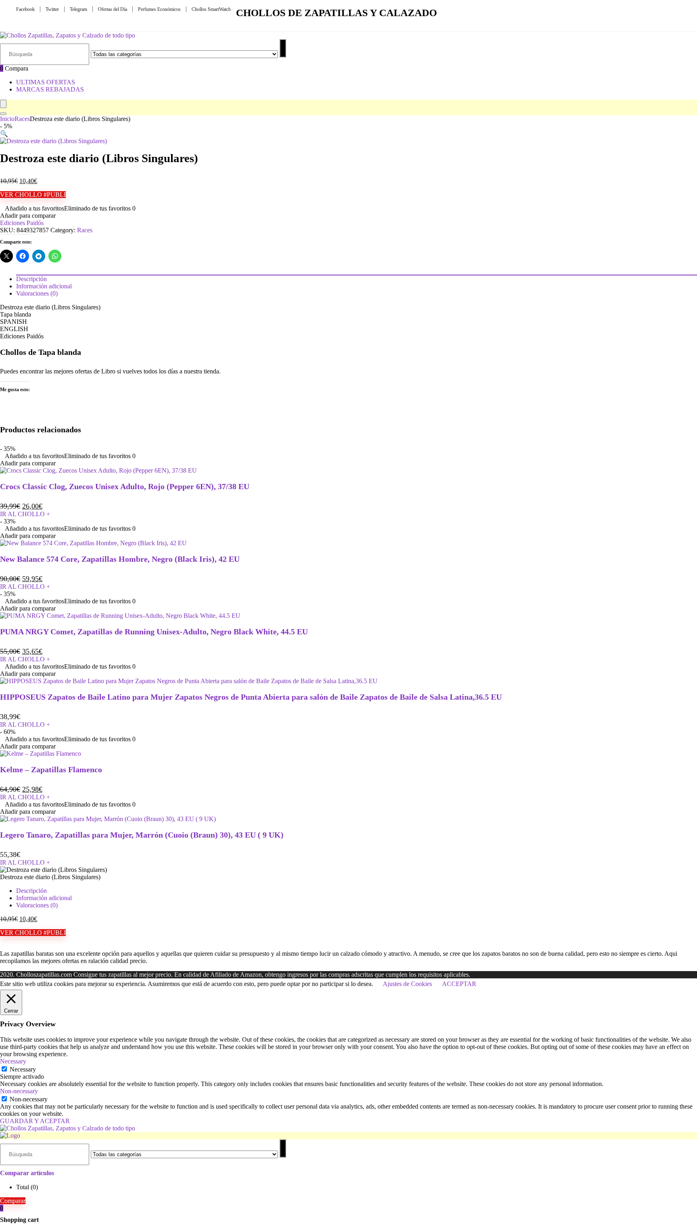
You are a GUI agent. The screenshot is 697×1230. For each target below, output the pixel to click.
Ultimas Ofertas (45, 82)
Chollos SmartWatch (211, 9)
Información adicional (44, 897)
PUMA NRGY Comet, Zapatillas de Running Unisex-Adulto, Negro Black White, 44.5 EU (154, 631)
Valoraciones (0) (37, 905)
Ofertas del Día (112, 9)
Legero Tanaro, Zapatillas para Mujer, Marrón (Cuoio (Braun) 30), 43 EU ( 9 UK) (142, 834)
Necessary (23, 1069)
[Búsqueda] (283, 48)
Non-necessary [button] (19, 1091)
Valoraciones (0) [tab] (37, 293)
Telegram (78, 9)
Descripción (31, 890)
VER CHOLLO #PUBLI (33, 194)
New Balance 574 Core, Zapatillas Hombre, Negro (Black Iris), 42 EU (120, 559)
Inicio (7, 118)
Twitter (52, 9)
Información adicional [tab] (44, 286)
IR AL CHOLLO (25, 514)
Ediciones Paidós (22, 222)
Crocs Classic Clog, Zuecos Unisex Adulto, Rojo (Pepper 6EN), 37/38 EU (124, 486)
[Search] (3, 114)
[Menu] (3, 104)
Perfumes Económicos (159, 9)
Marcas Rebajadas (50, 89)
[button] (4, 133)
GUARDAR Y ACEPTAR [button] (35, 1120)
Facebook (25, 9)
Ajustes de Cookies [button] (407, 983)
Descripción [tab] (31, 278)
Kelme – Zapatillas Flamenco (51, 769)
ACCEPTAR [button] (459, 983)
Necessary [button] (13, 1061)
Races (22, 118)
